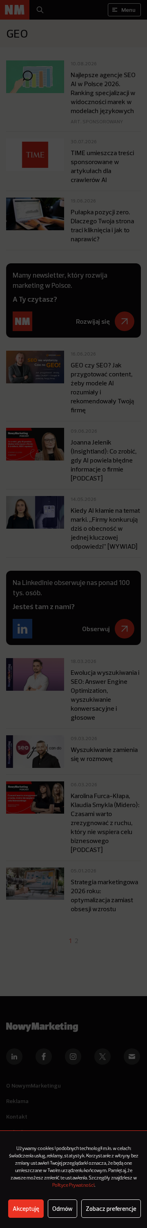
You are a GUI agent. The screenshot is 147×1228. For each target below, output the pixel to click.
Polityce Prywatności (73, 1186)
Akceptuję (26, 1208)
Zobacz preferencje (111, 1208)
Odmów (62, 1208)
